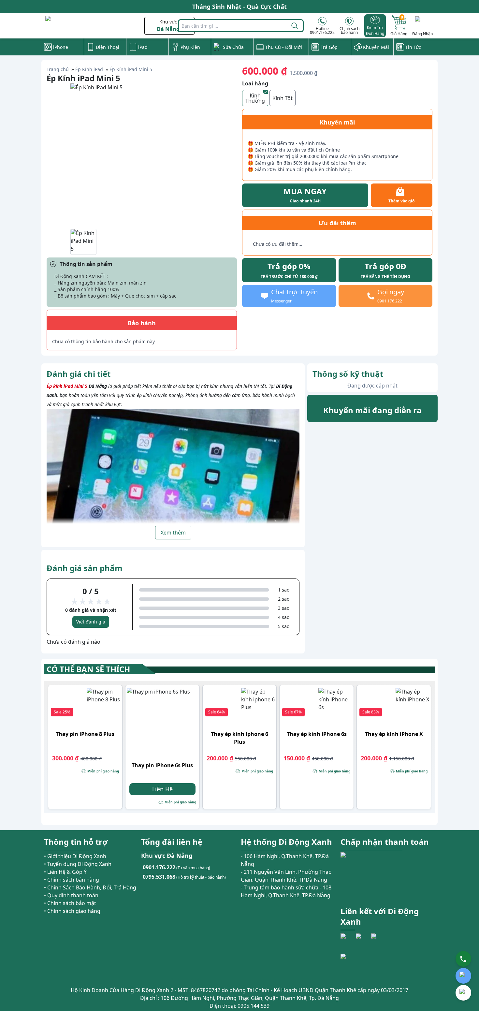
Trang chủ (58, 69)
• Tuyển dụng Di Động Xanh (77, 864)
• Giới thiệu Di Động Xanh (75, 856)
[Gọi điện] (463, 959)
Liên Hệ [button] (162, 789)
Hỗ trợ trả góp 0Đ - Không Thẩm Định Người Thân (239, 6)
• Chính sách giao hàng (72, 911)
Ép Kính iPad (89, 69)
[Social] (347, 940)
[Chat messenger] (463, 993)
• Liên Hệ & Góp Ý (65, 871)
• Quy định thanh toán (71, 895)
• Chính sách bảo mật (70, 903)
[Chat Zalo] (463, 976)
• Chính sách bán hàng (71, 879)
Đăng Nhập (422, 34)
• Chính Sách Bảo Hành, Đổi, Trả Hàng (90, 887)
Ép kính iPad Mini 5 (67, 386)
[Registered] (358, 965)
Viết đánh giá (90, 622)
